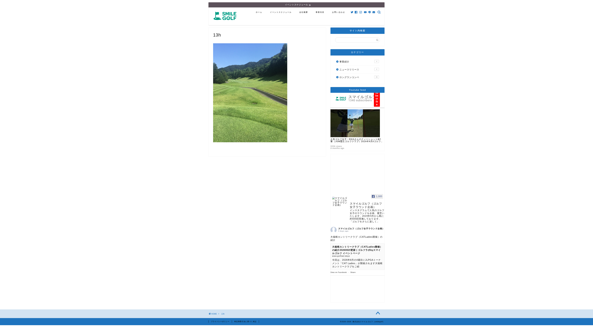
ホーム (259, 12)
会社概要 (303, 12)
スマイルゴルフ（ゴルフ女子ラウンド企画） (361, 228)
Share (353, 272)
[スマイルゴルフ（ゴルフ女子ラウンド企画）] (339, 202)
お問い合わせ (338, 12)
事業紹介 (358, 61)
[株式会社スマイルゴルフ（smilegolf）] (226, 22)
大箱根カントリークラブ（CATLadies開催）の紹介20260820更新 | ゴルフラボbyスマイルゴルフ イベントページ (357, 250)
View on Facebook (338, 272)
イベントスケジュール (281, 12)
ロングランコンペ (358, 77)
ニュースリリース (358, 69)
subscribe (376, 98)
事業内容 (320, 12)
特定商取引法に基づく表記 (245, 321)
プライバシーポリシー (220, 321)
